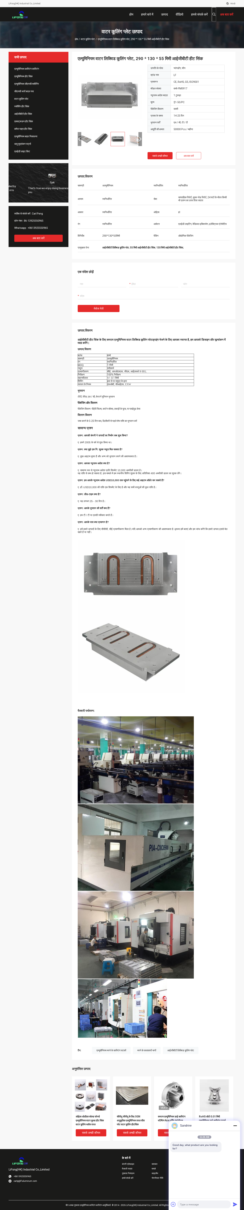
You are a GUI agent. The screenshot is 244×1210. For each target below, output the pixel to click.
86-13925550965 (33, 220)
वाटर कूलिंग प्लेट (88, 39)
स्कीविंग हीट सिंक (21, 106)
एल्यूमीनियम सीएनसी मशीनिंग (26, 83)
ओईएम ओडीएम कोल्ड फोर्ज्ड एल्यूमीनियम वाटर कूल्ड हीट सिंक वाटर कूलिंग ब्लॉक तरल (90, 1120)
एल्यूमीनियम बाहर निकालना (25, 136)
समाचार (154, 1164)
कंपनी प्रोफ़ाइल (128, 1164)
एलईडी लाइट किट (22, 151)
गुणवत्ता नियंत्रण (128, 1173)
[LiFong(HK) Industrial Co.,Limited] (20, 14)
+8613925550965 (38, 227)
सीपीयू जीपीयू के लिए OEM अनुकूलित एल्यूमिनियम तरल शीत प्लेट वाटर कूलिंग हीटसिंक (131, 1120)
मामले (154, 1168)
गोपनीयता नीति (157, 1178)
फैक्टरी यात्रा (127, 1168)
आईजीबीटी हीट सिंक (23, 113)
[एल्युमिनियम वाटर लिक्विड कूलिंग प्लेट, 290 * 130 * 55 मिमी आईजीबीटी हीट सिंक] (110, 96)
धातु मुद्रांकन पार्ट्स (22, 143)
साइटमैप (155, 1173)
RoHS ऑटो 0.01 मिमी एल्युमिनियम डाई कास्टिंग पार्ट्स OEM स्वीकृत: (212, 1120)
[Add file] (173, 1204)
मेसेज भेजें (98, 308)
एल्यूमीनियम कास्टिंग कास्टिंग (26, 68)
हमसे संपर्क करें (127, 1178)
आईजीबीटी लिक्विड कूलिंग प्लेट (180, 1050)
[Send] (235, 1204)
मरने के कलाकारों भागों (146, 1050)
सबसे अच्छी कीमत (160, 155)
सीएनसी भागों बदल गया (24, 91)
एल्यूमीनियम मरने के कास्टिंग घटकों (111, 1050)
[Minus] (235, 1125)
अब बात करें (38, 238)
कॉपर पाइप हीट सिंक (23, 128)
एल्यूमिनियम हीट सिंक (23, 76)
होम (76, 39)
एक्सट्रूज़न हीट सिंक (23, 121)
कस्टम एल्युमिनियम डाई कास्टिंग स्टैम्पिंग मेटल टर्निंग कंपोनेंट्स (171, 1118)
